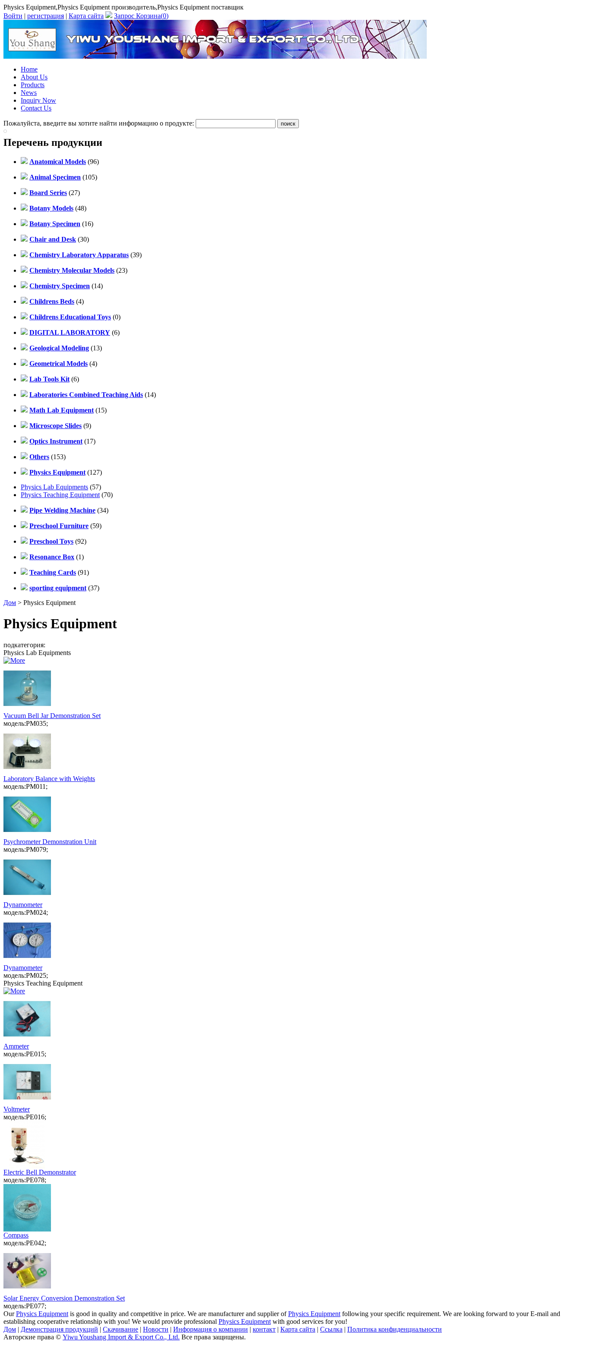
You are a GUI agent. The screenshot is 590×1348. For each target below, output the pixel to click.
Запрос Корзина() (141, 15)
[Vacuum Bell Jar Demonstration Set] (27, 709)
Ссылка (331, 1329)
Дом (9, 602)
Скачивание (120, 1329)
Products (32, 84)
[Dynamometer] (27, 898)
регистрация (45, 15)
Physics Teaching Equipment (60, 494)
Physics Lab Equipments (54, 487)
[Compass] (27, 1229)
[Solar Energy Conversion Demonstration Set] (27, 1292)
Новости (155, 1329)
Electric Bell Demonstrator (39, 1172)
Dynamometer (22, 904)
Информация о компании (210, 1329)
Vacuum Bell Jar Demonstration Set (52, 715)
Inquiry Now (38, 100)
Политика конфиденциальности (394, 1329)
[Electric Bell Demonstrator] (27, 1166)
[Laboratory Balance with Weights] (27, 772)
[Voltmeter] (27, 1103)
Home (29, 69)
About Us (34, 77)
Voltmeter (16, 1109)
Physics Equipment (42, 1313)
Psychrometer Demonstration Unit (49, 841)
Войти (12, 15)
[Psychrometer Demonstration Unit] (27, 835)
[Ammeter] (27, 1040)
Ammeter (16, 1046)
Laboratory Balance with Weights (49, 778)
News (29, 92)
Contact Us (36, 108)
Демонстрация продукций (59, 1329)
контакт (264, 1329)
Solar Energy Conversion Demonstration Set (64, 1298)
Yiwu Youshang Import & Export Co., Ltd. (121, 1337)
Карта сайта (86, 15)
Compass (16, 1235)
